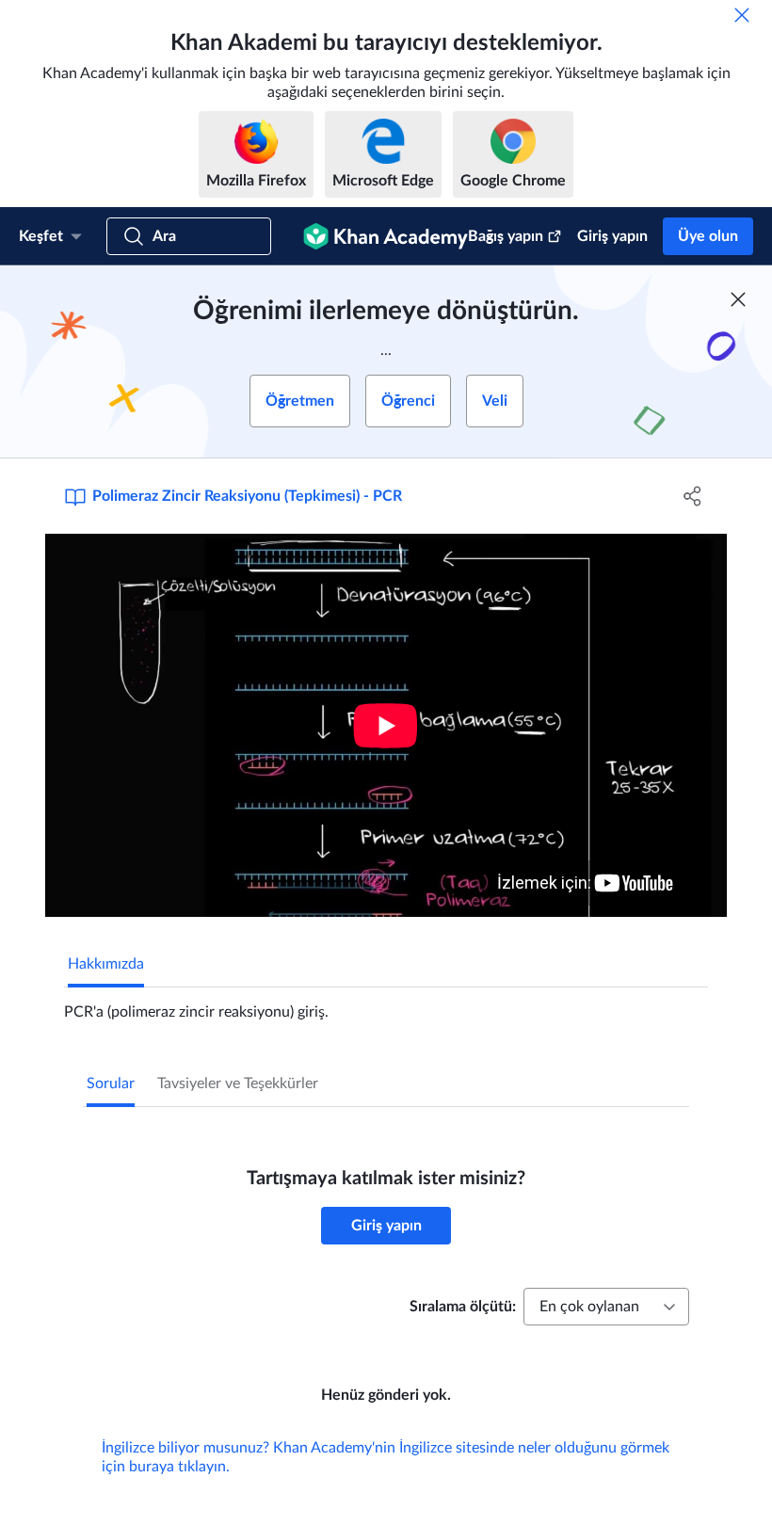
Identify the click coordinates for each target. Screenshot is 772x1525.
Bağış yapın (505, 236)
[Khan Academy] (385, 236)
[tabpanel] (386, 1004)
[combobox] (606, 1306)
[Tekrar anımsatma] (742, 15)
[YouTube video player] (386, 725)
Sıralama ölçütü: (463, 1306)
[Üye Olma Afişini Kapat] (738, 299)
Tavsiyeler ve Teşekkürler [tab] (237, 1083)
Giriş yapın (612, 236)
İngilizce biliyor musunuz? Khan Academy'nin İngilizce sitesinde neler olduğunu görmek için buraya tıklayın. (385, 1457)
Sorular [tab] (111, 1083)
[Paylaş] (692, 496)
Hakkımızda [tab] (106, 963)
